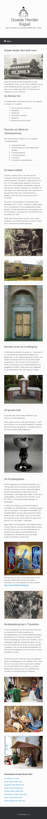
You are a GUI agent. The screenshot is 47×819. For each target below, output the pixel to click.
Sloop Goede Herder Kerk (13, 797)
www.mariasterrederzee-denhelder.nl (16, 585)
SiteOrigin (23, 814)
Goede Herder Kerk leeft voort (14, 800)
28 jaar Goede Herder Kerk (13, 788)
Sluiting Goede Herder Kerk (13, 791)
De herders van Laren (11, 778)
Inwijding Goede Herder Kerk (14, 785)
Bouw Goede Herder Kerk (13, 781)
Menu (9, 41)
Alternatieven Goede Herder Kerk (15, 794)
